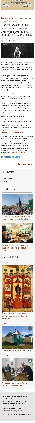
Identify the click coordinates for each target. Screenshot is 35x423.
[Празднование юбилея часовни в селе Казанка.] (17, 337)
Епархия (27, 415)
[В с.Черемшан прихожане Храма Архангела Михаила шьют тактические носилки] (17, 369)
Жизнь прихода (8, 178)
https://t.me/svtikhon (18, 153)
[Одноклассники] (5, 157)
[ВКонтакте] (2, 157)
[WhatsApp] (13, 157)
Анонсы (6, 182)
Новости (13, 18)
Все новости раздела (25, 164)
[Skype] (16, 157)
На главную (5, 18)
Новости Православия (25, 18)
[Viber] (10, 157)
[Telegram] (18, 157)
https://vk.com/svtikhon (16, 150)
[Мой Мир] (7, 157)
